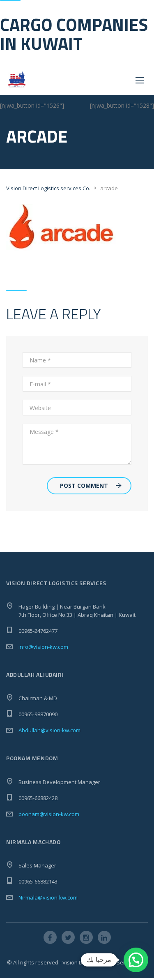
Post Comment (84, 485)
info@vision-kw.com (43, 646)
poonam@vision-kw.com (48, 814)
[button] (136, 960)
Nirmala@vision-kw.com (48, 897)
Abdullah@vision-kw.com (49, 730)
